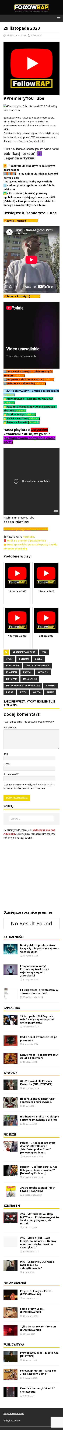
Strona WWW (11, 774)
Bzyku (38, 658)
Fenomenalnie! (15, 1283)
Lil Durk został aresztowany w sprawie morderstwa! (39, 991)
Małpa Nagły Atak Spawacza (23, 685)
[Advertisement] (31, 875)
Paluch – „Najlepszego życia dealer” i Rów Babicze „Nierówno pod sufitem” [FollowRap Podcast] (37, 1147)
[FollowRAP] (31, 12)
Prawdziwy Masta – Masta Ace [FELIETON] (39, 1354)
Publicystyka (14, 1344)
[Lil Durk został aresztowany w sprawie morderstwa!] (11, 997)
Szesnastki (12, 1206)
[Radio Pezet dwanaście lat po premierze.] (11, 1044)
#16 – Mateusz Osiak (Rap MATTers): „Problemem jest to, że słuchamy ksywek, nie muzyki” (39, 1218)
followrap (13, 665)
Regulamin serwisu (14, 1413)
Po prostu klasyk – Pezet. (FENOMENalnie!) (36, 1292)
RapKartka (12, 1008)
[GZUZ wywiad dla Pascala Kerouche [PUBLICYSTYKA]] (11, 1088)
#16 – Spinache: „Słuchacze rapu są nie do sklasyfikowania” (37, 1265)
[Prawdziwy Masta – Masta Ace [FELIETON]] (11, 1360)
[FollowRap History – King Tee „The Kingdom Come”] (11, 1377)
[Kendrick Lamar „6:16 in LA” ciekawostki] (11, 1395)
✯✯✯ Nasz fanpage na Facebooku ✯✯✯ (26, 529)
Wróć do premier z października (26, 540)
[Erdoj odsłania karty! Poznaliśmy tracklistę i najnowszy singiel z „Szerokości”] (11, 973)
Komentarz (10, 727)
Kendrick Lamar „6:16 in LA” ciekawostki (37, 1390)
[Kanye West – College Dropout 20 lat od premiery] (11, 1061)
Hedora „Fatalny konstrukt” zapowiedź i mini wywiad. (37, 1100)
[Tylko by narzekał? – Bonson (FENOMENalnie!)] (11, 1333)
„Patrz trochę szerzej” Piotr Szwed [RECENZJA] (37, 1189)
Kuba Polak (37, 35)
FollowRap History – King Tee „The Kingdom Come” (38, 1372)
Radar (9, 692)
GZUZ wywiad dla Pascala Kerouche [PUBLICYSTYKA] (36, 1082)
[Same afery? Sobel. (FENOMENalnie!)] (11, 1315)
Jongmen (11, 672)
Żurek (50, 692)
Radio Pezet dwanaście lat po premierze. (38, 1038)
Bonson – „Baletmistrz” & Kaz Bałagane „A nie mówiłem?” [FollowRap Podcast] (38, 1170)
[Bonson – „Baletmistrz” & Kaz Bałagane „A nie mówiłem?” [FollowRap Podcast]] (11, 1173)
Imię (6, 753)
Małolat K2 (30, 678)
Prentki (50, 685)
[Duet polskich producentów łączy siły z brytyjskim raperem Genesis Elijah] (11, 952)
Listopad (11, 678)
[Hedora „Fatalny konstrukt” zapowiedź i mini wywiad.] (11, 1105)
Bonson (24, 658)
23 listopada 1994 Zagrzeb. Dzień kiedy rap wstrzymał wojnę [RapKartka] (37, 1019)
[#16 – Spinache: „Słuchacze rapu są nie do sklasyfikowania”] (11, 1268)
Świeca (37, 692)
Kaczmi (27, 672)
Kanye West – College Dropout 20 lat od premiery (39, 1056)
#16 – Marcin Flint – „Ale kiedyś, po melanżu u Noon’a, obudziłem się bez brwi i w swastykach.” (38, 1242)
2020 (43, 652)
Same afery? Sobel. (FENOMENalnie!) (32, 1310)
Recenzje (10, 1134)
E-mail (7, 764)
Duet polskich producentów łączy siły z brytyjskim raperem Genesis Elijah (39, 948)
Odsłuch (32, 220)
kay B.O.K (43, 672)
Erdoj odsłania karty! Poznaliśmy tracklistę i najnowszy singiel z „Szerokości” (34, 970)
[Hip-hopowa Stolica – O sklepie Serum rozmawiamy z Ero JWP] (11, 1123)
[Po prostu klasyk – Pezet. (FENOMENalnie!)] (11, 1298)
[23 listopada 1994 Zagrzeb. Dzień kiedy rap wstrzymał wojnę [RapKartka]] (11, 1023)
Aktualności (14, 937)
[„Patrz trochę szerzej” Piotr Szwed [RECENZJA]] (11, 1194)
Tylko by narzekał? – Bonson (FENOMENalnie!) (38, 1328)
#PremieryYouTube (24, 652)
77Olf (9, 658)
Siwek (23, 692)
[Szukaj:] (31, 819)
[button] (58, 18)
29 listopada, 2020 (16, 35)
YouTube (28, 536)
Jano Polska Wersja (37, 665)
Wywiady (10, 1073)
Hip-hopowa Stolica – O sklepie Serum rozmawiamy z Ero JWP (39, 1118)
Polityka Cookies (12, 1420)
